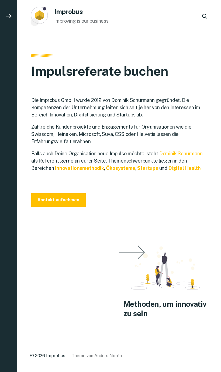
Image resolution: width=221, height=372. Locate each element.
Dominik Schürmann (181, 153)
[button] (8, 186)
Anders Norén (108, 355)
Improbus (68, 11)
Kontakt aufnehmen (58, 199)
